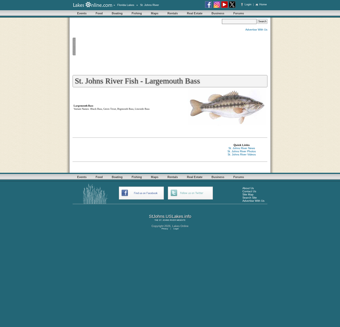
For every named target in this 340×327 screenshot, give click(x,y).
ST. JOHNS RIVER (167, 220)
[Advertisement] (147, 46)
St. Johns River (149, 5)
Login (248, 4)
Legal (175, 229)
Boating (117, 13)
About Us (248, 188)
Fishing (137, 13)
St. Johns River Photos (241, 151)
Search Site (249, 197)
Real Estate (194, 13)
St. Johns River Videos (242, 154)
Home (263, 4)
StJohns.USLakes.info (170, 216)
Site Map (247, 194)
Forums (238, 13)
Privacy (165, 229)
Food (99, 13)
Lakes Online (180, 226)
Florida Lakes (125, 5)
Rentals (172, 13)
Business (218, 13)
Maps (154, 13)
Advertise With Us (256, 29)
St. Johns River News (241, 148)
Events (82, 13)
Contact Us (249, 191)
